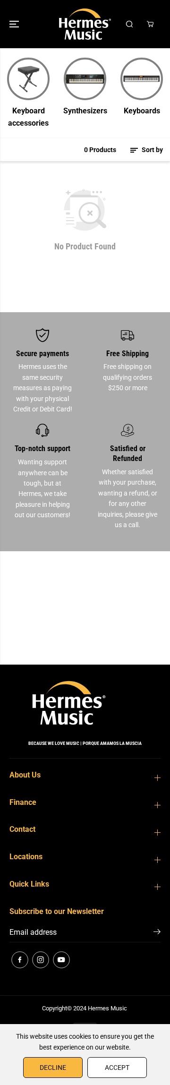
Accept (117, 1067)
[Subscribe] (157, 933)
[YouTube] (61, 959)
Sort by (151, 150)
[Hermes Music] (85, 24)
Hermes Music (107, 1008)
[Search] (129, 24)
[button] (15, 24)
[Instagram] (40, 959)
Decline (53, 1067)
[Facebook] (19, 959)
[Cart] (150, 24)
